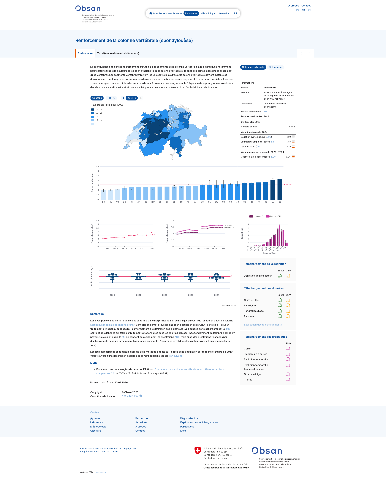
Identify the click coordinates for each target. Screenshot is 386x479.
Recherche (141, 418)
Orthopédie (275, 67)
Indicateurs (191, 13)
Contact (306, 5)
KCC (273, 156)
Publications (187, 426)
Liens (183, 430)
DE (297, 9)
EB (272, 141)
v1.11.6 (197, 472)
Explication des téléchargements (263, 324)
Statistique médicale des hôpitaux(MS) (112, 324)
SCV (269, 137)
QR (258, 146)
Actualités (141, 422)
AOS (177, 336)
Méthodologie (208, 13)
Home (96, 418)
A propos (293, 5)
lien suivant (175, 355)
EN (309, 9)
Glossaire (224, 13)
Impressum (101, 472)
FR (303, 9)
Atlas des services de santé (167, 13)
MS (265, 111)
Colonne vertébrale (253, 67)
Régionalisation (189, 418)
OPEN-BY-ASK (130, 396)
